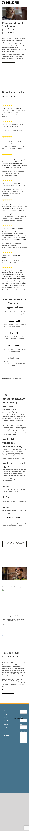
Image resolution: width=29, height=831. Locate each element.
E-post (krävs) (22, 716)
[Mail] (3, 741)
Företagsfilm (14, 321)
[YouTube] (5, 738)
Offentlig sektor (14, 358)
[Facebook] (3, 738)
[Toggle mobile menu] (26, 3)
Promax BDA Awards (8, 693)
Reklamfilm (14, 333)
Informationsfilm (15, 345)
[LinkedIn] (8, 738)
